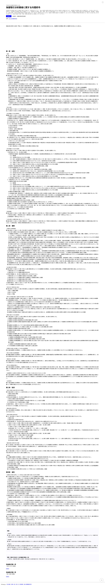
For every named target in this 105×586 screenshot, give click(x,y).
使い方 (17, 584)
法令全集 (8, 584)
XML (16, 18)
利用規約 (21, 584)
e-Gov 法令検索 (12, 18)
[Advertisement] (52, 39)
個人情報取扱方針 (28, 584)
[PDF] (7, 568)
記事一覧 (13, 584)
